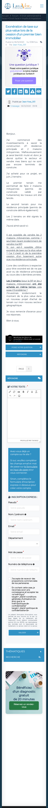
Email (11, 526)
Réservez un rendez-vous (24, 705)
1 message (14, 106)
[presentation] (10, 391)
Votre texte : (18, 387)
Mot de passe (15, 552)
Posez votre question (22, 347)
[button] (10, 392)
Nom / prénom (16, 514)
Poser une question (24, 80)
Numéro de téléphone (20, 564)
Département (15, 538)
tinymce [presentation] (35, 440)
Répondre (22, 354)
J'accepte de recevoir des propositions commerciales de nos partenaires (24, 581)
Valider (22, 633)
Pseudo (12, 502)
